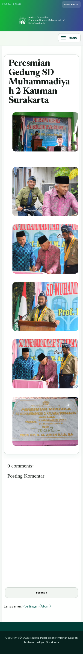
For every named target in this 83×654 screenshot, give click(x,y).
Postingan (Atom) (37, 606)
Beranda (41, 592)
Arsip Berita (71, 4)
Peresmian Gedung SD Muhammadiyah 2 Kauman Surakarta (39, 82)
